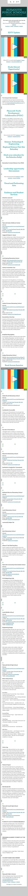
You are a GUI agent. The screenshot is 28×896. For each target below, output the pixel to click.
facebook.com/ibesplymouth (13, 405)
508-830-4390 (9, 518)
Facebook (7, 26)
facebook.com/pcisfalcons (13, 574)
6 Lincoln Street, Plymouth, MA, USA (14, 499)
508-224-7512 (9, 813)
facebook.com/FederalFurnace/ (14, 314)
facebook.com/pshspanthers (13, 815)
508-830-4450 (9, 572)
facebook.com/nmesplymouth (13, 501)
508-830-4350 (9, 539)
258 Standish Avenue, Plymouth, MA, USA (16, 358)
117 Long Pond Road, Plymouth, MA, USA (15, 229)
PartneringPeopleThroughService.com (15, 103)
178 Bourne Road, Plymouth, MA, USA (15, 516)
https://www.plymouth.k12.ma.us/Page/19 (15, 357)
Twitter (11, 26)
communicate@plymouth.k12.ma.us (10, 879)
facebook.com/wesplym (12, 540)
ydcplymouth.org (16, 136)
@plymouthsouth (9, 816)
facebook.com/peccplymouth (13, 232)
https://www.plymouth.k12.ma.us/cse (14, 260)
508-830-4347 (9, 230)
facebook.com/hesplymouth (13, 361)
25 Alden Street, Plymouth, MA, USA (14, 261)
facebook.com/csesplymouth (13, 264)
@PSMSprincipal (9, 624)
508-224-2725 (9, 620)
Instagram (16, 26)
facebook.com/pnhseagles (13, 674)
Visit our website (16, 178)
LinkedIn (21, 26)
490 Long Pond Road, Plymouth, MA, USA (15, 812)
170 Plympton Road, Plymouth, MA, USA (15, 537)
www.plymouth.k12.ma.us (16, 23)
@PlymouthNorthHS (10, 676)
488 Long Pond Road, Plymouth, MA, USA (15, 618)
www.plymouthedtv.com (16, 61)
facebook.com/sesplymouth (13, 519)
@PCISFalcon (9, 575)
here (9, 884)
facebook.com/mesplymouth (13, 464)
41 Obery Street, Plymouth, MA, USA (14, 671)
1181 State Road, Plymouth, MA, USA (15, 402)
